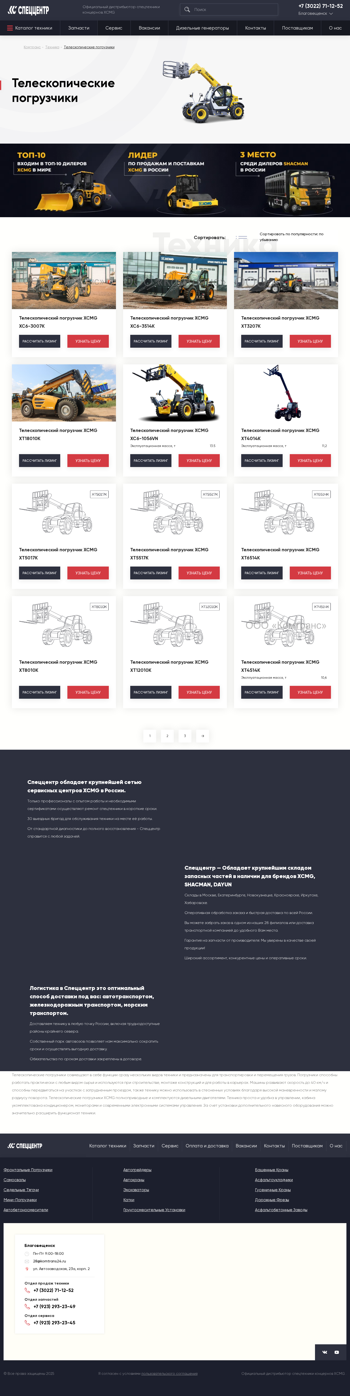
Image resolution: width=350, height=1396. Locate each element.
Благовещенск (313, 13)
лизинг (40, 341)
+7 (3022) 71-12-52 (321, 6)
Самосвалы (15, 1179)
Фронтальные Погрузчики (28, 1169)
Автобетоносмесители (26, 1209)
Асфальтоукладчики (274, 1179)
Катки (128, 1199)
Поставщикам (297, 28)
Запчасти (78, 28)
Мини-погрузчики (20, 1199)
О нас (335, 28)
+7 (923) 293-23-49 (54, 1306)
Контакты (255, 28)
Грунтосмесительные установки (154, 1209)
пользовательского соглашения (169, 1373)
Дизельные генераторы (202, 28)
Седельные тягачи (21, 1189)
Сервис (113, 28)
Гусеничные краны (273, 1189)
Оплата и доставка (207, 1146)
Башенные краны (271, 1169)
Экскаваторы (136, 1189)
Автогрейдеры (137, 1169)
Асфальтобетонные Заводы (281, 1209)
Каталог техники (33, 28)
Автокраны (133, 1179)
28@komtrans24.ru (49, 1261)
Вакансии (149, 28)
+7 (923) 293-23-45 (54, 1323)
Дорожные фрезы (272, 1199)
